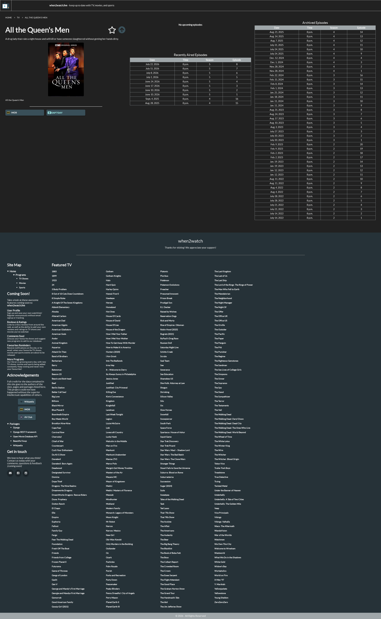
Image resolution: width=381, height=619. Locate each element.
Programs (21, 275)
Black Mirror (58, 405)
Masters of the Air (114, 472)
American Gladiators (61, 329)
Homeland (111, 307)
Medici (109, 486)
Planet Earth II (112, 602)
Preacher (164, 289)
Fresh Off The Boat (60, 548)
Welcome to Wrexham (224, 548)
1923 (54, 280)
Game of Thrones (60, 571)
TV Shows (23, 278)
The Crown (165, 571)
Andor (55, 338)
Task (162, 504)
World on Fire (221, 575)
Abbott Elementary (60, 307)
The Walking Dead (222, 414)
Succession (165, 481)
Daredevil (56, 459)
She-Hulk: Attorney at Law (172, 383)
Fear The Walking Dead (62, 539)
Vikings (217, 517)
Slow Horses (166, 410)
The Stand (219, 392)
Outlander (110, 548)
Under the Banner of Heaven (227, 490)
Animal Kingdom (59, 343)
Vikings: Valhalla (222, 522)
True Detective (221, 477)
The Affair (165, 526)
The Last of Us (220, 276)
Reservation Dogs (168, 316)
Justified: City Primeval (117, 387)
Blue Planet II (58, 410)
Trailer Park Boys (222, 468)
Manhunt (110, 450)
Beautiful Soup (20, 441)
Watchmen (219, 539)
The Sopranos (220, 383)
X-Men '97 (219, 580)
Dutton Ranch (58, 504)
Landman (110, 410)
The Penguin (220, 343)
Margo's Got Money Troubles (119, 468)
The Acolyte (165, 522)
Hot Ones (110, 311)
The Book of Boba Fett (170, 553)
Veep (216, 508)
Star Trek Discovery (169, 441)
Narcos (109, 526)
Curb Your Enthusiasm (62, 450)
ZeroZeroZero (221, 602)
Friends (55, 553)
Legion (109, 419)
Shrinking (164, 392)
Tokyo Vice (219, 463)
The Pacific (219, 334)
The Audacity (166, 535)
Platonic (164, 271)
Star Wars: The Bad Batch (172, 454)
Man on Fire (111, 446)
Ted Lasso (164, 508)
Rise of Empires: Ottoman (172, 325)
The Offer (218, 311)
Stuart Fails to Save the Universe (175, 468)
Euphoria (56, 522)
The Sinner (219, 379)
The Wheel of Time (223, 437)
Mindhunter (111, 499)
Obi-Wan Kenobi (114, 539)
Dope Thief (57, 481)
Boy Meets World (60, 419)
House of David (113, 320)
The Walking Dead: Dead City (228, 423)
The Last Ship (220, 280)
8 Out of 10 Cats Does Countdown (67, 294)
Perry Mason (112, 598)
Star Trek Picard (167, 446)
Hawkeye (110, 298)
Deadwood (57, 468)
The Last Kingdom (222, 271)
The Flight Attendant (169, 580)
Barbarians (57, 361)
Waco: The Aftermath (224, 526)
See (162, 365)
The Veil (218, 410)
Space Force (166, 428)
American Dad (58, 320)
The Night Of (220, 307)
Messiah (110, 495)
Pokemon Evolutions (169, 285)
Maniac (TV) (111, 459)
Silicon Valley (166, 396)
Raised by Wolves (168, 311)
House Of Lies (112, 325)
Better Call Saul (59, 392)
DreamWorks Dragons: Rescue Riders (69, 495)
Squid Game (165, 437)
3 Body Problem (59, 289)
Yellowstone (220, 593)
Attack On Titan (59, 352)
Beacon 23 (56, 374)
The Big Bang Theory (169, 544)
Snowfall (164, 414)
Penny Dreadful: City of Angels (120, 593)
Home (13, 271)
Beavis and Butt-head (61, 379)
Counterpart (57, 446)
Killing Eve (111, 392)
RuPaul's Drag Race (169, 338)
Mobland (110, 504)
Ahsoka (55, 311)
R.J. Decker (165, 307)
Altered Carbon (59, 316)
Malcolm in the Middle (116, 441)
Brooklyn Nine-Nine (61, 423)
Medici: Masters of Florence (119, 490)
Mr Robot (110, 522)
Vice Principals (221, 513)
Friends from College (61, 557)
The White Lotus (222, 441)
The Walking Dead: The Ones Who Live (232, 428)
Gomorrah (56, 598)
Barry (54, 365)
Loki (108, 428)
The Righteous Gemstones (226, 361)
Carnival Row (58, 432)
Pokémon (164, 280)
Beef (54, 383)
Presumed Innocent (169, 294)
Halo (108, 280)
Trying (217, 481)
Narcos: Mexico (113, 530)
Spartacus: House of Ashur (172, 432)
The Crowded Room (169, 566)
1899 (54, 276)
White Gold (219, 562)
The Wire (218, 450)
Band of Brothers (60, 356)
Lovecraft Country (114, 432)
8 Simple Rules (58, 298)
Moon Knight (112, 517)
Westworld (219, 553)
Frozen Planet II (59, 562)
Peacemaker (111, 584)
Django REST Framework (24, 432)
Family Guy (57, 530)
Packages (15, 423)
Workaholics (220, 571)
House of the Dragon (115, 329)
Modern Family (113, 508)
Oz (107, 553)
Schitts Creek (166, 352)
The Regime (219, 356)
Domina (55, 477)
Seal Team (165, 361)
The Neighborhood (223, 298)
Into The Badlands (114, 361)
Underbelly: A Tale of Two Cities (229, 499)
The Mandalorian (222, 294)
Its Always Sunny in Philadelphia (121, 374)
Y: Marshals (219, 584)
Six (161, 405)
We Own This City (222, 544)
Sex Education (166, 374)
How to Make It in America (118, 347)
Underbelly (219, 495)
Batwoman (57, 370)
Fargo (54, 535)
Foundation (57, 544)
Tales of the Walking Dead (172, 499)
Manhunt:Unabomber (116, 454)
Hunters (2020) (113, 352)
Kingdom (110, 401)
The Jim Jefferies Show (170, 606)
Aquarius (56, 347)
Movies (22, 283)
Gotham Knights (113, 276)
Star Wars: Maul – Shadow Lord (175, 450)
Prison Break (166, 298)
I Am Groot (111, 356)
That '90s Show (167, 517)
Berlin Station (58, 387)
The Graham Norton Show (172, 589)
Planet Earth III (113, 606)
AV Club (28, 417)
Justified (110, 383)
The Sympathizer (222, 396)
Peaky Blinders (113, 589)
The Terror (219, 401)
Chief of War (58, 441)
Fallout (55, 526)
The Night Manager (223, 303)
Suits (162, 490)
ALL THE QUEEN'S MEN (36, 17)
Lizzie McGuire (113, 423)
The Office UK (221, 316)
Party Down (111, 580)
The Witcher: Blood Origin (226, 459)
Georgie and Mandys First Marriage (68, 593)
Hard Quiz (111, 285)
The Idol (164, 602)
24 (53, 285)
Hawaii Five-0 (112, 294)
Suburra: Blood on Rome (171, 472)
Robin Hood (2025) (169, 329)
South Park (165, 423)
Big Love (56, 396)
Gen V (54, 584)
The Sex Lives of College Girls (227, 370)
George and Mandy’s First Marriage (68, 589)
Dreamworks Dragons (62, 490)
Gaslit (54, 580)
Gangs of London (59, 575)
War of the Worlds (223, 535)
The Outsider (220, 329)
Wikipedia (29, 401)
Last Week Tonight (114, 414)
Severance (165, 370)
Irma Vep (110, 365)
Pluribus (164, 276)
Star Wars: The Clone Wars (172, 459)
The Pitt (218, 347)
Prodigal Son (166, 303)
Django (16, 427)
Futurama (56, 566)
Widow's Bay (220, 566)
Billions (55, 401)
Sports (22, 287)
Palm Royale (111, 566)
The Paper (219, 338)
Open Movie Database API (25, 436)
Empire (55, 517)
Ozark (109, 557)
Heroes (109, 303)
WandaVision (220, 530)
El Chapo (56, 508)
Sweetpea (164, 495)
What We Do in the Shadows (227, 557)
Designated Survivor (61, 472)
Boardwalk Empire (60, 414)
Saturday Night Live (169, 347)
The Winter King (222, 446)
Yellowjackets (220, 589)
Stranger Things (167, 463)
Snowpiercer (166, 419)
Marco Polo (111, 463)
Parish (109, 571)
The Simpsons (220, 374)
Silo (162, 401)
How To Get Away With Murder (120, 343)
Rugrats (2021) (167, 334)
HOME (8, 17)
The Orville (219, 325)
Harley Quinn (112, 289)
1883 (54, 271)
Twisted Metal (220, 486)
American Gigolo (59, 325)
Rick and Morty (167, 320)
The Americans (167, 530)
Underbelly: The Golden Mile (227, 504)
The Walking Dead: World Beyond (230, 432)
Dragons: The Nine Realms (64, 486)
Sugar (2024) (166, 486)
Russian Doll (166, 343)
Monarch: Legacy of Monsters (119, 513)
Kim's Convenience (115, 396)
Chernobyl (57, 437)
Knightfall (110, 405)
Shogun (163, 387)
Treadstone (219, 472)
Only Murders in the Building (119, 544)
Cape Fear (56, 428)
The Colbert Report (169, 562)
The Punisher (220, 352)
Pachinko (110, 562)
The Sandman (220, 365)
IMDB (14, 112)
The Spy (218, 387)
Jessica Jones (112, 379)
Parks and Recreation (116, 575)
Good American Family (62, 602)
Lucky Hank (111, 437)
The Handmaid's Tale (169, 598)
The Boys (164, 557)
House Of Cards (113, 316)
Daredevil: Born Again (62, 463)
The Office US (220, 320)
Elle (53, 513)
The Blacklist (166, 548)
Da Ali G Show (58, 454)
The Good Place (167, 584)
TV (18, 17)
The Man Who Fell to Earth (226, 289)
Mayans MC (111, 477)
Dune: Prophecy (59, 499)
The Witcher (220, 454)
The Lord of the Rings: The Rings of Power (233, 285)
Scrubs (163, 356)
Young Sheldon (221, 598)
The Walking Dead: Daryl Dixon (229, 419)
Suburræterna (167, 477)
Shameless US (166, 379)
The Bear (164, 539)
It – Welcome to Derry (116, 370)
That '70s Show (167, 513)
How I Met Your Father (116, 334)
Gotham (109, 271)
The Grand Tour (167, 593)
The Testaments (221, 405)
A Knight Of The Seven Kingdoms (67, 303)
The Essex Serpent (168, 575)
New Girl (110, 535)
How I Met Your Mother (117, 338)
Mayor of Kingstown (115, 481)
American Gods (59, 334)
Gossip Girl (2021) (60, 606)
